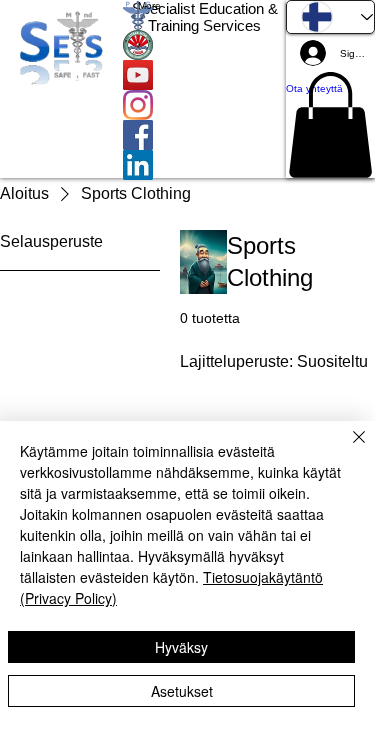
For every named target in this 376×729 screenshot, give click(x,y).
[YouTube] (204, 75)
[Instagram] (204, 105)
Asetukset (182, 691)
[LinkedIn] (204, 165)
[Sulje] (347, 449)
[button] (330, 125)
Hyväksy (181, 647)
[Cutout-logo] (204, 45)
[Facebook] (204, 135)
